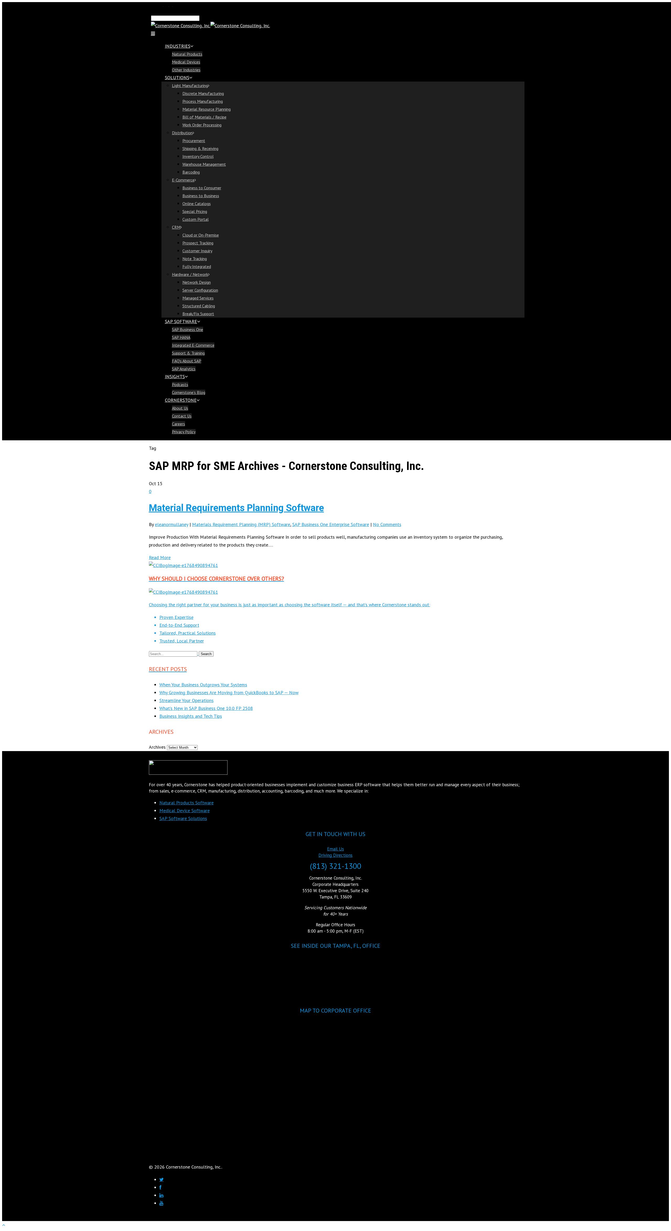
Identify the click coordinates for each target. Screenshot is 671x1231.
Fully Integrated (196, 266)
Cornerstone (181, 400)
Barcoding (191, 172)
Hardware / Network (190, 274)
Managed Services (198, 298)
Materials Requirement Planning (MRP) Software (241, 524)
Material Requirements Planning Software (236, 507)
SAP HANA (181, 337)
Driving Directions (335, 855)
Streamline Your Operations (186, 700)
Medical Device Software (184, 810)
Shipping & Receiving (200, 148)
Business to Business (200, 195)
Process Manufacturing (202, 101)
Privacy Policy (184, 431)
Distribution (182, 132)
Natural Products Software (186, 803)
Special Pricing (194, 211)
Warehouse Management (204, 164)
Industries (177, 46)
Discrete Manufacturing (203, 93)
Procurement (193, 140)
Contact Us (182, 416)
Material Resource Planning (206, 109)
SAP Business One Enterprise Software (330, 524)
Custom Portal (195, 219)
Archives (157, 747)
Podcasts (180, 384)
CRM (176, 227)
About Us (180, 408)
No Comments (387, 524)
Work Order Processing (201, 124)
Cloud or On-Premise (200, 235)
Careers (178, 423)
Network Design (196, 282)
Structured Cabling (198, 305)
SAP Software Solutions (183, 818)
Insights (175, 376)
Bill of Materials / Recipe (204, 117)
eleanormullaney (171, 524)
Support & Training (188, 353)
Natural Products (187, 54)
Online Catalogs (196, 203)
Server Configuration (200, 290)
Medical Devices (186, 62)
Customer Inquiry (197, 250)
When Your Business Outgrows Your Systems (203, 685)
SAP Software (181, 321)
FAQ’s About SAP (186, 360)
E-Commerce (183, 180)
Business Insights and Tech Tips (190, 716)
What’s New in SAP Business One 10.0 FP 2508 (206, 708)
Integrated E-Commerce (193, 345)
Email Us (335, 849)
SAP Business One (187, 329)
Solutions (177, 77)
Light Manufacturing (190, 85)
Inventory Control (198, 156)
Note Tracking (194, 258)
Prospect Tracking (197, 242)
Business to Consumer (201, 187)
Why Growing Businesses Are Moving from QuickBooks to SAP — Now (229, 692)
